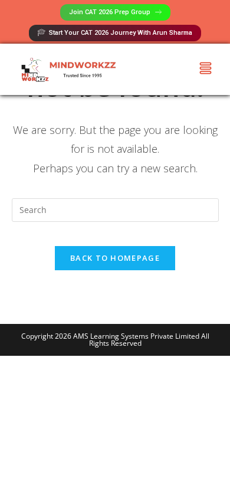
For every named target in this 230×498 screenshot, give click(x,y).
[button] (206, 69)
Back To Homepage (115, 258)
